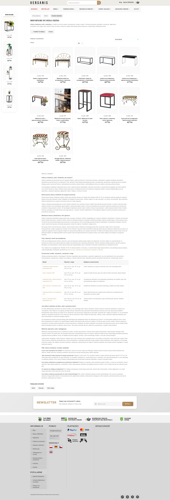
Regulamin (36, 437)
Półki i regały (50, 388)
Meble (55, 9)
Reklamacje (36, 449)
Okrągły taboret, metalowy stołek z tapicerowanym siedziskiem (63, 160)
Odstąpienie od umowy (37, 453)
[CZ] (61, 447)
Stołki (51, 31)
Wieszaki (41, 388)
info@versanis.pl (55, 431)
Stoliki (33, 388)
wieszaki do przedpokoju (83, 249)
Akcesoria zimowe (121, 9)
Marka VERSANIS (128, 2)
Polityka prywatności (39, 441)
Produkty (35, 463)
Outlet (136, 9)
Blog (120, 2)
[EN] (51, 452)
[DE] (56, 447)
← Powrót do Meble (38, 31)
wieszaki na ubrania (97, 249)
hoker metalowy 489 (49, 273)
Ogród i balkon (104, 9)
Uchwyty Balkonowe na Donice (39, 481)
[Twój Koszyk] (137, 2)
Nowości (34, 9)
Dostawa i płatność (38, 445)
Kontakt (35, 467)
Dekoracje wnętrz (86, 9)
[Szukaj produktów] (99, 3)
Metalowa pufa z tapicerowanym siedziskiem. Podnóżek (40, 120)
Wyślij (127, 404)
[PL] (51, 447)
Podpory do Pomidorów (36, 486)
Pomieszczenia (68, 9)
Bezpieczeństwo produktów (37, 459)
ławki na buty (71, 249)
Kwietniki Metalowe (38, 476)
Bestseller (45, 9)
